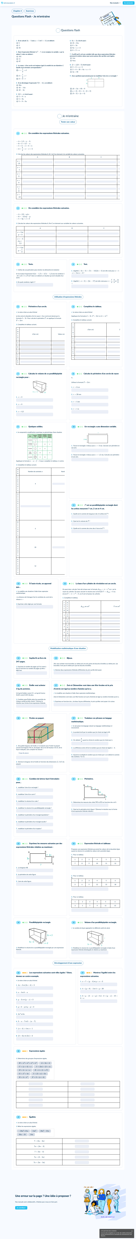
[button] (68, 30)
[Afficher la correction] (113, 39)
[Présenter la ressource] (118, 39)
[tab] (113, 131)
